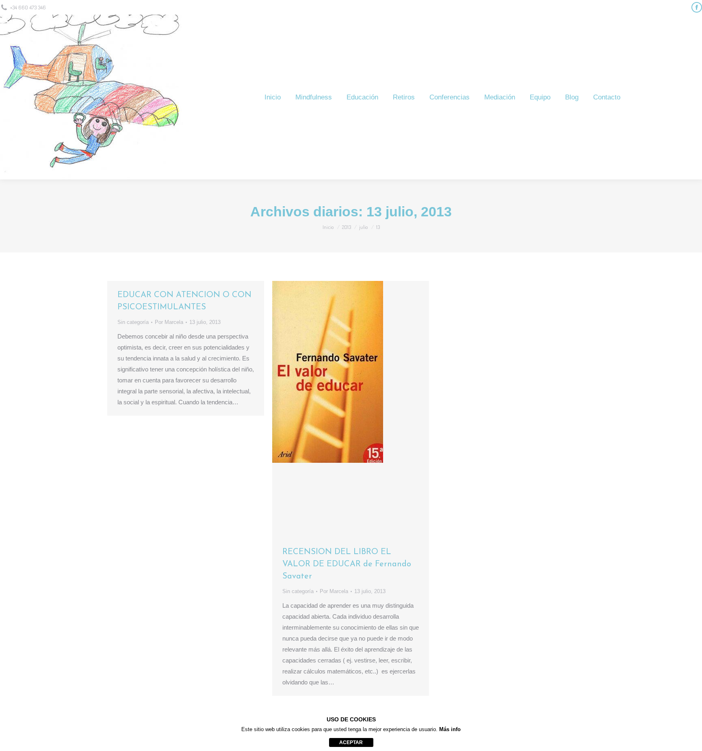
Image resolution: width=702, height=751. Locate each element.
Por (169, 322)
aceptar (351, 742)
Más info (450, 729)
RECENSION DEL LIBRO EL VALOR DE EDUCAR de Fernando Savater (346, 564)
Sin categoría (133, 322)
